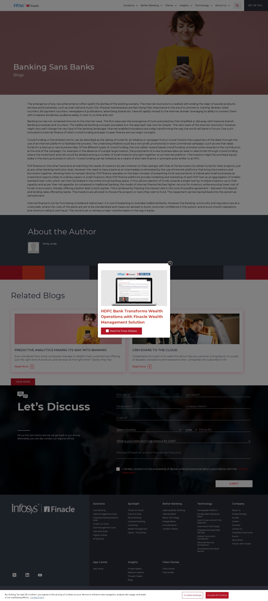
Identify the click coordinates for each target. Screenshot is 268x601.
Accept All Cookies (217, 595)
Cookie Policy (37, 597)
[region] (134, 595)
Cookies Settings (192, 595)
